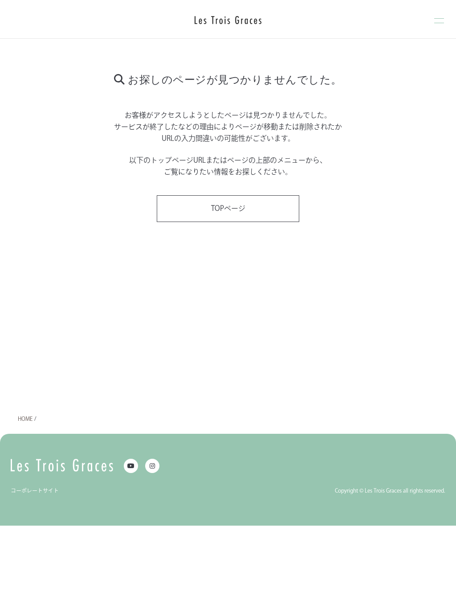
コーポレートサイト (35, 490)
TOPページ (228, 208)
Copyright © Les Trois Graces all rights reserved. (390, 490)
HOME (25, 418)
